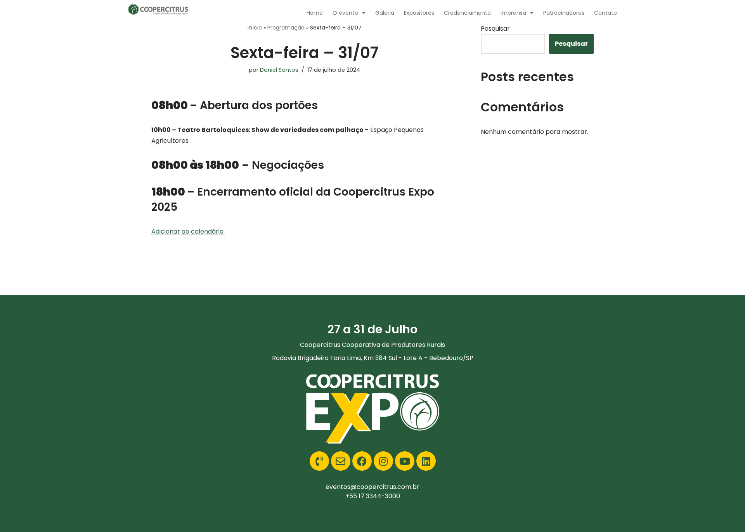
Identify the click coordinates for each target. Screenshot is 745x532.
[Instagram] (383, 461)
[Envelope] (340, 461)
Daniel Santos (279, 70)
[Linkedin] (426, 461)
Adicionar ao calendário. (188, 231)
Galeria (384, 13)
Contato (605, 13)
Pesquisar (495, 28)
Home (315, 13)
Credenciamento (467, 13)
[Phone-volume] (319, 461)
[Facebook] (362, 461)
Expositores (419, 13)
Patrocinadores (563, 13)
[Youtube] (404, 461)
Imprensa (513, 13)
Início (255, 27)
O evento (345, 13)
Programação (286, 27)
